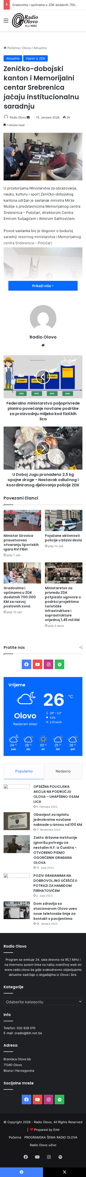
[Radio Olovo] (25, 20)
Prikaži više (42, 286)
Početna (13, 48)
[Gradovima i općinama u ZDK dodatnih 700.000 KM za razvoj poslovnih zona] (22, 573)
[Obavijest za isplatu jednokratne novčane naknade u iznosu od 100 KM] (17, 821)
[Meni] (6, 22)
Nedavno (63, 771)
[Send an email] (28, 117)
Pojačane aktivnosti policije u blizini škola (63, 538)
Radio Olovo (18, 117)
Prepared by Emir (47, 1130)
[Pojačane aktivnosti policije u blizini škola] (63, 520)
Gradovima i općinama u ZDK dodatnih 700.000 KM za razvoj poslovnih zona (20, 597)
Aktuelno (40, 48)
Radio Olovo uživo (43, 1145)
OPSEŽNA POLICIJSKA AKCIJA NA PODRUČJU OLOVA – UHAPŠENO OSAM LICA (56, 794)
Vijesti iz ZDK (35, 58)
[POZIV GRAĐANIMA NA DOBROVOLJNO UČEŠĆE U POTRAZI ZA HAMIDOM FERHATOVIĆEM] (17, 882)
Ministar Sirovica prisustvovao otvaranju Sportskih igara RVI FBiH (21, 542)
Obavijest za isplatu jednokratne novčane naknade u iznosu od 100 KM (57, 819)
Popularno (24, 771)
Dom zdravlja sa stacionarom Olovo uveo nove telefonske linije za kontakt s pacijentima (55, 911)
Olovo (26, 48)
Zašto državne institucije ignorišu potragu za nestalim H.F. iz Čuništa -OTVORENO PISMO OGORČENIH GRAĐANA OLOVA (55, 850)
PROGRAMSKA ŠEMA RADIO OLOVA (50, 1137)
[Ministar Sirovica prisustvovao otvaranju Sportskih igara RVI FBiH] (22, 520)
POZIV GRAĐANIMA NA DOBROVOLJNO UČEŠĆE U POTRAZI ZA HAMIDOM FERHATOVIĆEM (55, 883)
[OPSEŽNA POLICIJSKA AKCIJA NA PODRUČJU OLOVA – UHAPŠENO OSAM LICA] (17, 793)
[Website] (43, 345)
